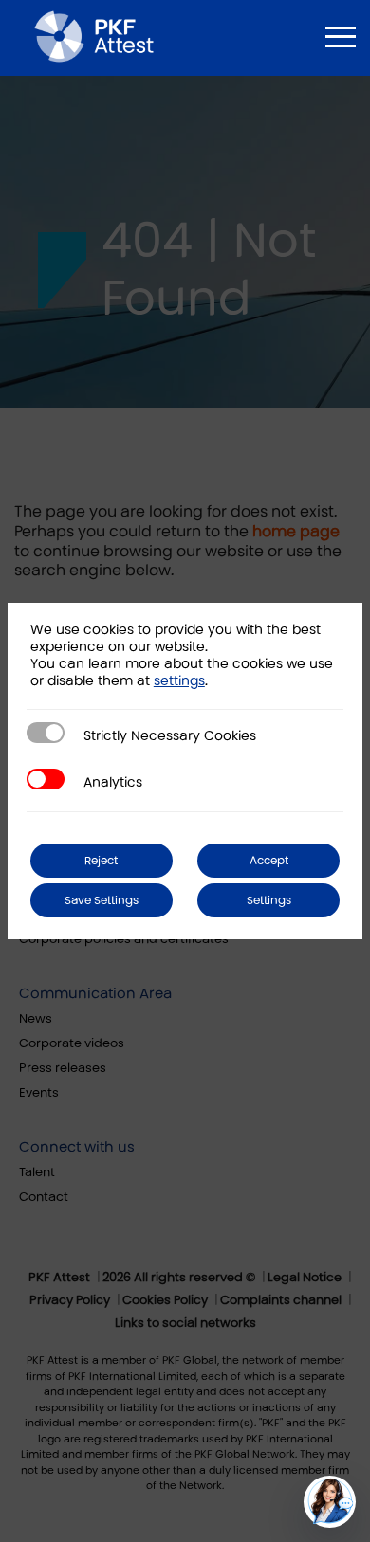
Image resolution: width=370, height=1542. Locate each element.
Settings (269, 900)
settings (179, 681)
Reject (101, 860)
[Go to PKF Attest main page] (94, 36)
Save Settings (102, 900)
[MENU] (340, 37)
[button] (330, 1502)
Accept (269, 860)
